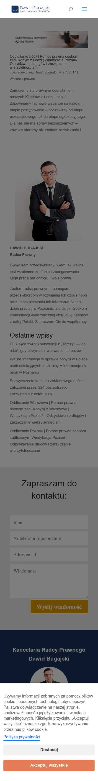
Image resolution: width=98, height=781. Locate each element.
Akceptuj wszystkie (49, 765)
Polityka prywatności (21, 737)
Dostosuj (49, 750)
